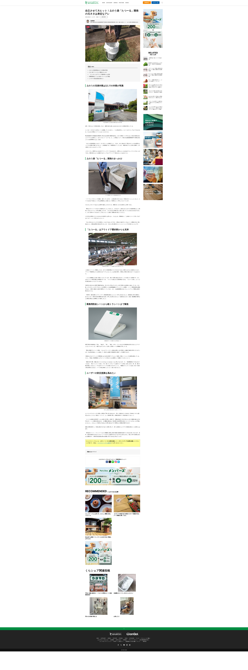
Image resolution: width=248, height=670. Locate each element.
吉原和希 (92, 20)
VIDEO (127, 2)
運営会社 (144, 641)
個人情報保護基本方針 (144, 639)
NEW (103, 2)
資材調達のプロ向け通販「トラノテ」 (133, 641)
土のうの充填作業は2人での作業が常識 (98, 70)
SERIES (116, 2)
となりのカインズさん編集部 (104, 443)
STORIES (121, 638)
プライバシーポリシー (133, 639)
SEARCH (162, 2)
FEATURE (121, 2)
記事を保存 (104, 16)
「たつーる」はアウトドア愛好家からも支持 (99, 74)
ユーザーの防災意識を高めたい (96, 78)
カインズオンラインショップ (105, 641)
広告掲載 (112, 639)
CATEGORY (109, 2)
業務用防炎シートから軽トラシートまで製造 (99, 76)
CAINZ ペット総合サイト (118, 641)
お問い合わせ (118, 639)
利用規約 (125, 639)
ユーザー (93, 17)
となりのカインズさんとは (102, 639)
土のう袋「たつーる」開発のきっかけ (98, 72)
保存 (88, 26)
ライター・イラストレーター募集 (143, 638)
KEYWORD (131, 638)
